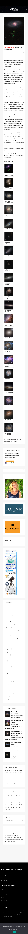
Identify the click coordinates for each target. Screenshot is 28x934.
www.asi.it (12, 837)
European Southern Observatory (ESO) (13, 630)
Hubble (17, 52)
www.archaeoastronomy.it (10, 831)
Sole (6, 685)
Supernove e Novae (9, 694)
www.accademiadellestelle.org (11, 835)
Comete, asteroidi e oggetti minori (12, 624)
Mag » (9, 809)
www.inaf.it (7, 837)
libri (5, 661)
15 (16, 802)
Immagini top (7, 652)
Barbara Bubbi (12, 54)
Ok (14, 931)
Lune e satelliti (8, 664)
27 (11, 807)
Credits (2, 897)
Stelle (6, 691)
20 (11, 804)
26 (8, 807)
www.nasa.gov (18, 837)
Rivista (6, 679)
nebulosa (20, 772)
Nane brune (7, 667)
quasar (15, 441)
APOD (6, 609)
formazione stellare (17, 770)
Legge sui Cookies (5, 889)
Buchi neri (7, 618)
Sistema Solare (8, 682)
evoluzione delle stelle (9, 776)
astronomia (8, 770)
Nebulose (6, 54)
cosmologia (14, 774)
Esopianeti (7, 627)
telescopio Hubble (13, 772)
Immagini (21, 52)
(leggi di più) (12, 457)
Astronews (7, 615)
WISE (6, 700)
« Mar (6, 809)
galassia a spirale (12, 439)
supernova (11, 783)
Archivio (3, 892)
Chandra (6, 621)
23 (19, 804)
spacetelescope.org (18, 839)
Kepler (6, 658)
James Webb (7, 655)
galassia (7, 772)
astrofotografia (8, 778)
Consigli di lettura (5, 900)
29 (16, 807)
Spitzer (6, 688)
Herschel (7, 643)
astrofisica (20, 774)
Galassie (14, 52)
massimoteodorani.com (10, 841)
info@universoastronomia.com (10, 875)
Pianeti (6, 676)
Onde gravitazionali (9, 673)
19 (8, 804)
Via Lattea (7, 697)
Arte (6, 612)
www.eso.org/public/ (9, 839)
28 (13, 807)
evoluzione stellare (18, 776)
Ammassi (7, 606)
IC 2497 (11, 441)
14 (13, 802)
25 (6, 807)
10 (21, 800)
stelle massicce (16, 781)
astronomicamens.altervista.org (12, 833)
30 (19, 807)
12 (8, 802)
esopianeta (11, 781)
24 (21, 804)
